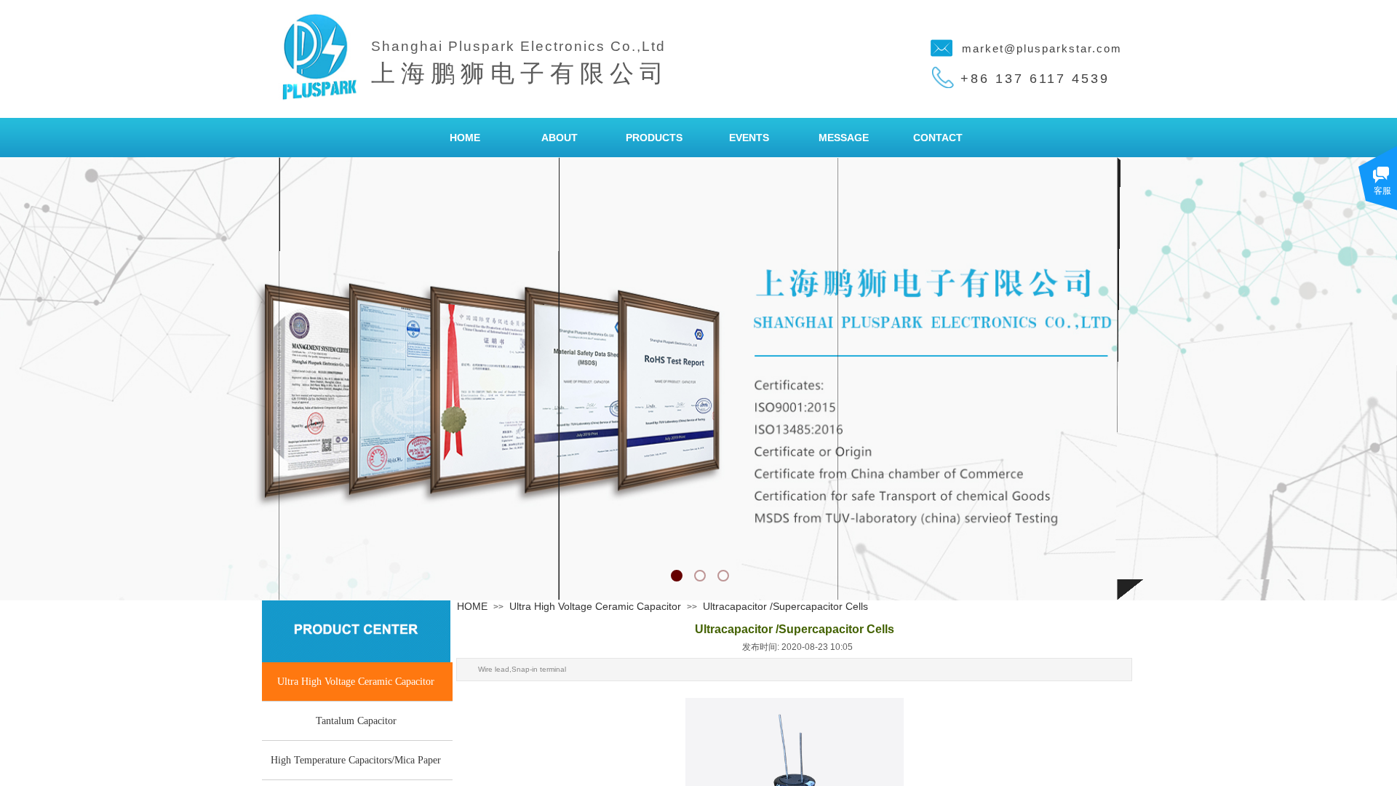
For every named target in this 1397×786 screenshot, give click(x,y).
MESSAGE (844, 137)
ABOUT (559, 137)
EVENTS (749, 137)
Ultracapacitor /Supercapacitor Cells (785, 606)
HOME (465, 137)
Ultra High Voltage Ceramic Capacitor (595, 606)
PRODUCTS (654, 137)
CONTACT (938, 137)
